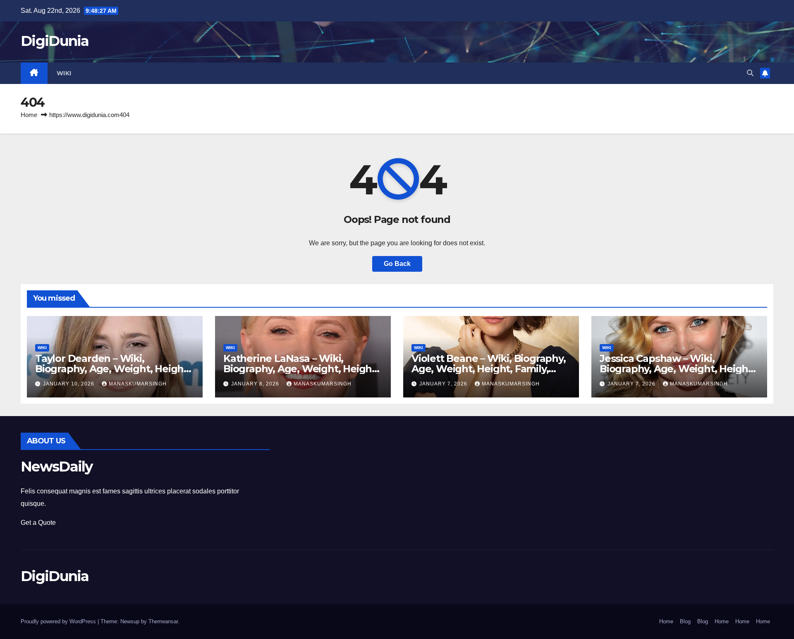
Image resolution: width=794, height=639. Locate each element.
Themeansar (163, 621)
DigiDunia (55, 41)
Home (29, 114)
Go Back (397, 263)
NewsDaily (57, 466)
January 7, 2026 (444, 384)
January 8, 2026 (256, 384)
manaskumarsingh (138, 384)
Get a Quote (38, 522)
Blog (685, 621)
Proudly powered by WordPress (59, 621)
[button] (750, 73)
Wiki (64, 73)
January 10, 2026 (69, 384)
